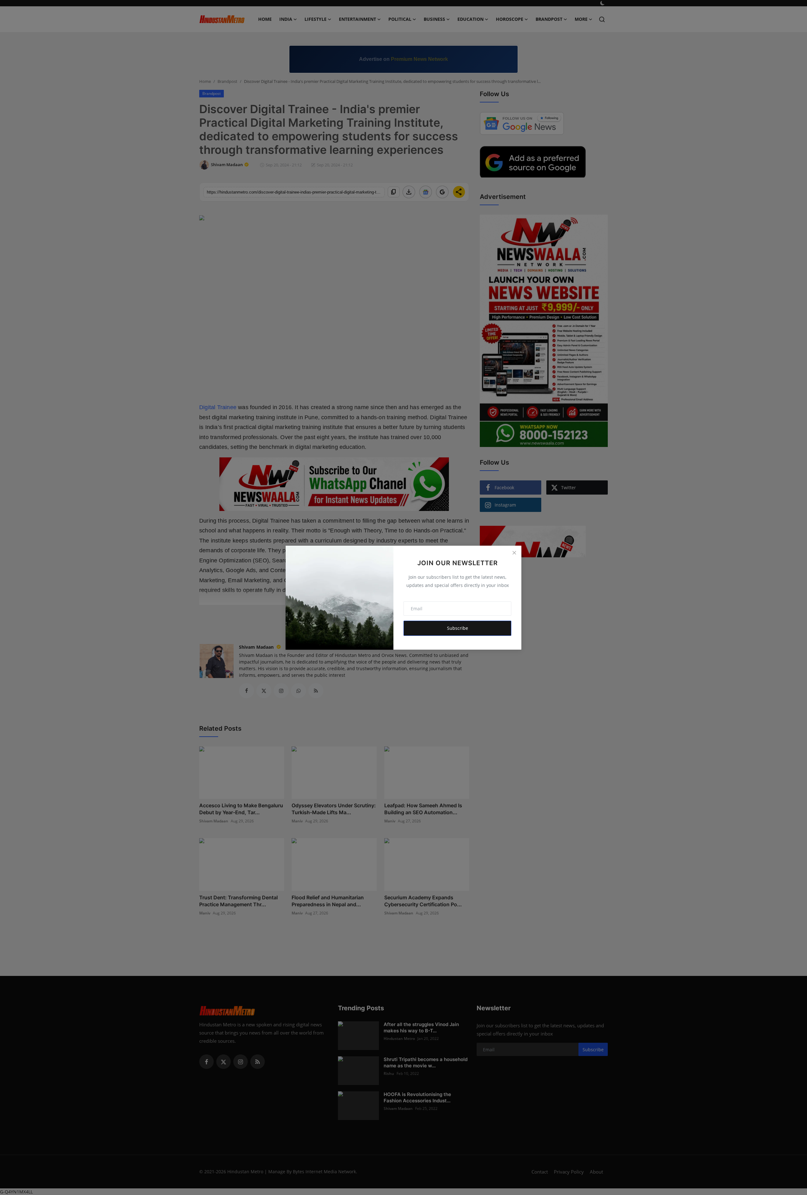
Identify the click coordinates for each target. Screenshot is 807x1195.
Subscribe (457, 628)
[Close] (514, 552)
